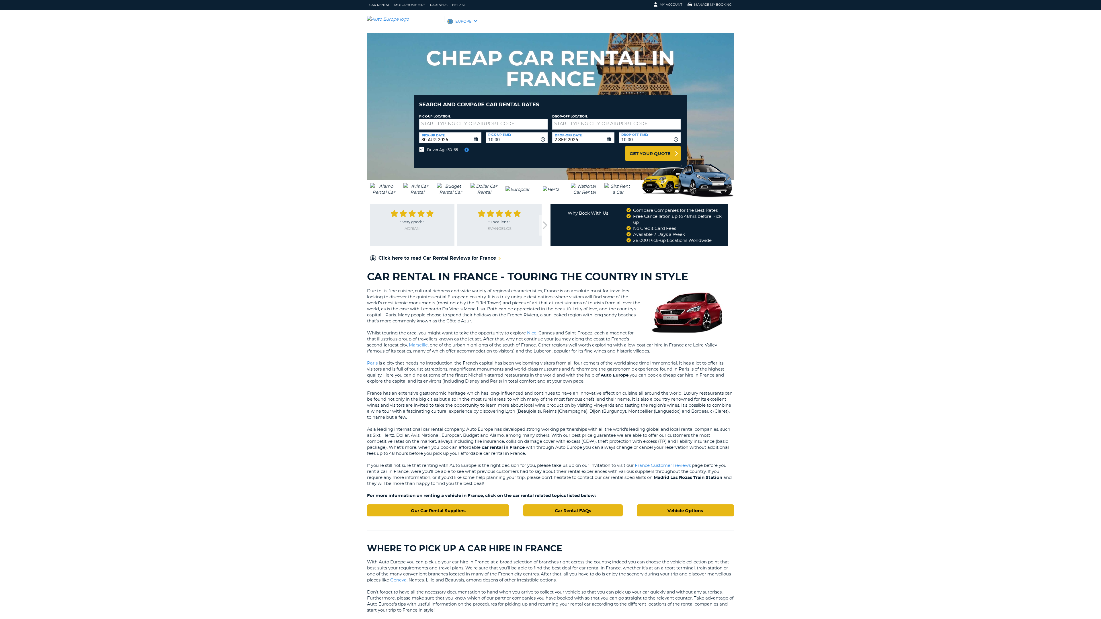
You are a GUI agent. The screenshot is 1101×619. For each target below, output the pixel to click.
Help (456, 5)
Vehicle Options (685, 510)
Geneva (398, 580)
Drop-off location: (570, 116)
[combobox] (516, 138)
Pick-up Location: (435, 116)
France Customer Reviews (663, 465)
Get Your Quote (650, 153)
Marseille (418, 345)
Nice (531, 333)
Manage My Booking (713, 5)
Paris (372, 363)
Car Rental (379, 5)
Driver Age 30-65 (442, 149)
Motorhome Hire (409, 5)
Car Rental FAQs (573, 510)
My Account (671, 5)
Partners (439, 5)
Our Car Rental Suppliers (438, 510)
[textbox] (483, 124)
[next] (544, 225)
